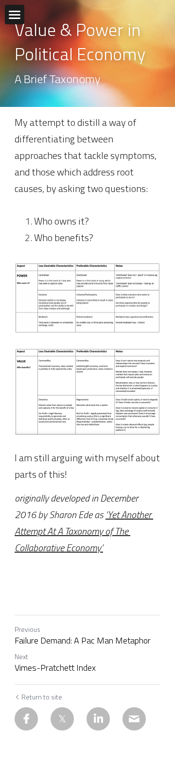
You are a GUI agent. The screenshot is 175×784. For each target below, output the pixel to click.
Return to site (41, 697)
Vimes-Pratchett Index (55, 668)
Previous (27, 629)
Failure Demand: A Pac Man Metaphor (83, 640)
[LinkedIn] (98, 719)
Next (21, 656)
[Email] (134, 719)
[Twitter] (62, 719)
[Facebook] (26, 719)
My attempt (40, 122)
